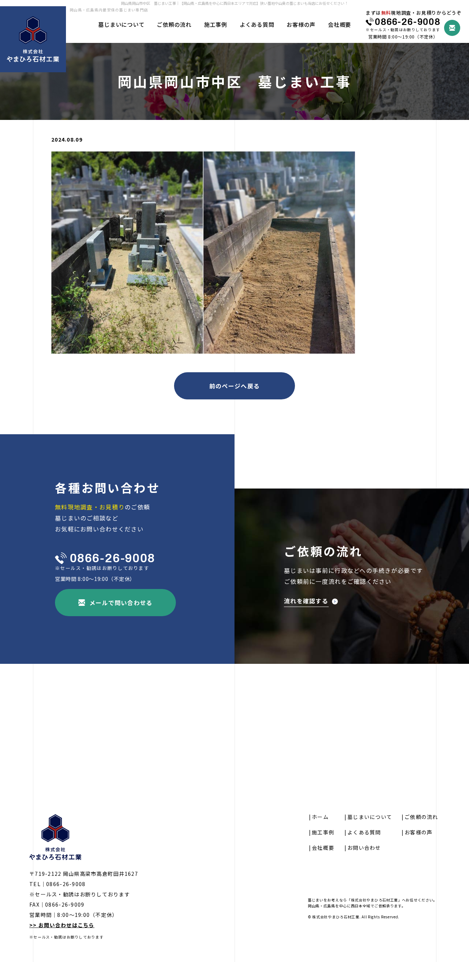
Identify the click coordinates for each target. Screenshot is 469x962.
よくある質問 (257, 24)
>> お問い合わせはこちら (62, 925)
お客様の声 (301, 24)
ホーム (320, 816)
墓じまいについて (121, 24)
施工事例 (215, 24)
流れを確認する (306, 601)
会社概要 (339, 24)
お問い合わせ (364, 847)
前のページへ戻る (234, 385)
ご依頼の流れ (174, 24)
